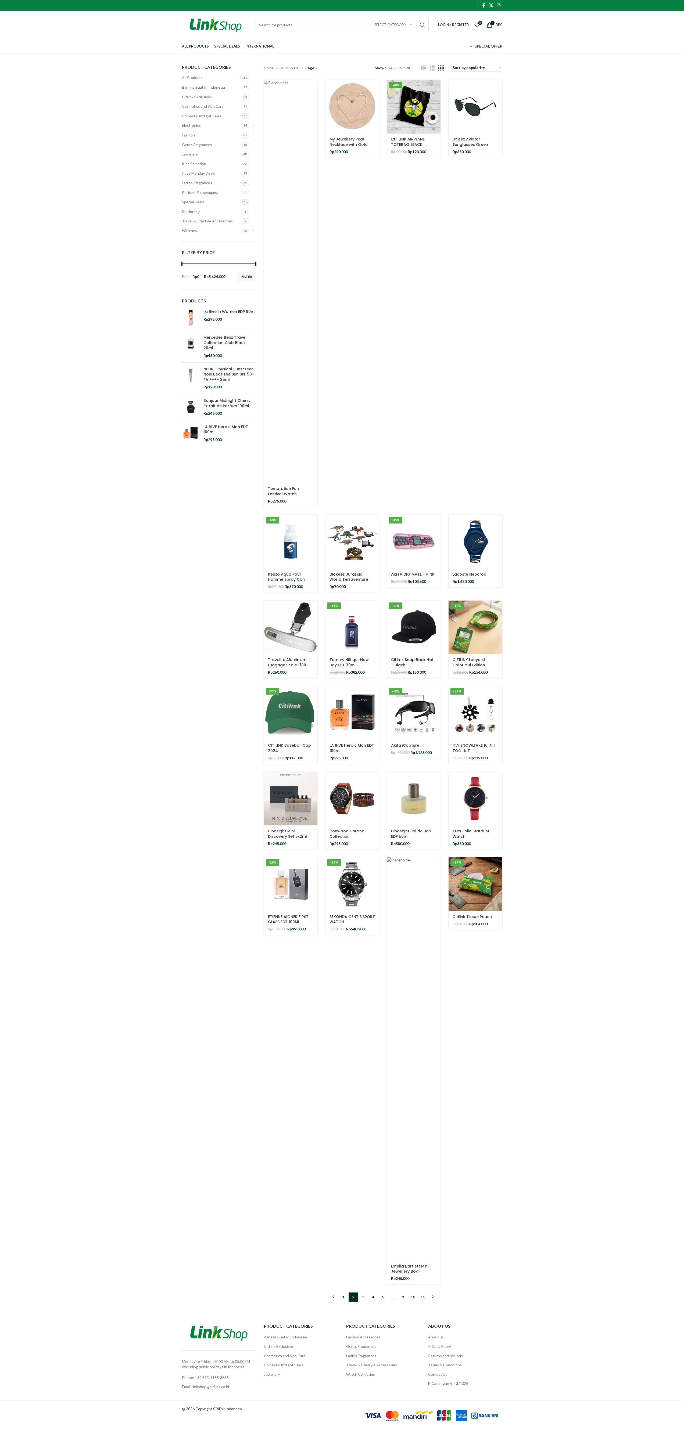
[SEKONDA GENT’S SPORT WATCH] (352, 884)
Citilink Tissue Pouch (472, 916)
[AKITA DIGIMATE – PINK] (414, 541)
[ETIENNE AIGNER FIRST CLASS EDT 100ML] (290, 884)
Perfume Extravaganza (201, 192)
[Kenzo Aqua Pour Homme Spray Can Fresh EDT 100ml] (290, 541)
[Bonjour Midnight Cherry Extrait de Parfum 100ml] (190, 407)
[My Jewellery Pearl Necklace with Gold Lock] (352, 106)
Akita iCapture (405, 745)
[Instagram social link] (498, 5)
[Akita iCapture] (414, 713)
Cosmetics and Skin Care (203, 106)
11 (423, 1297)
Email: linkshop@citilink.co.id (205, 1386)
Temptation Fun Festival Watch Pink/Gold (283, 494)
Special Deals (193, 202)
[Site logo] (215, 24)
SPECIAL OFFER (488, 46)
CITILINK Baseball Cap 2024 (289, 748)
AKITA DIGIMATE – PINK (413, 574)
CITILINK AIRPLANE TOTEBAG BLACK (408, 141)
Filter (246, 277)
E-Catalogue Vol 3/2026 (448, 1383)
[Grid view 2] (423, 68)
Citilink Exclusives (197, 97)
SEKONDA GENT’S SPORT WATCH (352, 919)
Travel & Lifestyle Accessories (207, 221)
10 (413, 1297)
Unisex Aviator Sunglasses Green (470, 141)
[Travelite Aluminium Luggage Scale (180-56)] (290, 627)
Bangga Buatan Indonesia (203, 87)
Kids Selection (194, 163)
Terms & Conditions (445, 1365)
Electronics (191, 125)
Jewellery (190, 154)
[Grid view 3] (432, 68)
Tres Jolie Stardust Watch (471, 833)
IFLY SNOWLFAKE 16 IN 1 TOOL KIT (474, 748)
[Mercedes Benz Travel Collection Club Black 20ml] (190, 346)
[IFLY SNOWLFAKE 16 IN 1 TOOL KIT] (475, 713)
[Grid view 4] (441, 68)
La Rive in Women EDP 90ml (229, 311)
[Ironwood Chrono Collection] (352, 798)
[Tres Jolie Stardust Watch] (475, 798)
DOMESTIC (290, 68)
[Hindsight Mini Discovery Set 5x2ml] (290, 798)
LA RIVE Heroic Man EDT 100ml (225, 429)
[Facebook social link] (484, 5)
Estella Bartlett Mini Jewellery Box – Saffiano (409, 1271)
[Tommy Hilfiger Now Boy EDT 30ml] (352, 627)
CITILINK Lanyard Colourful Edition (469, 662)
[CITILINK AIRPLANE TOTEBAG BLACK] (414, 106)
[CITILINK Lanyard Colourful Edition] (475, 627)
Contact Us (437, 1374)
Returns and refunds (445, 1355)
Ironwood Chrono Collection (347, 833)
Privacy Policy (439, 1346)
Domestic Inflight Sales (201, 116)
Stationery (191, 211)
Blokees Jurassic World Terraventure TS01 (349, 579)
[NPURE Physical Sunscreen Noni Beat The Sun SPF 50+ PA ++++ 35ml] (190, 378)
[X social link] (491, 5)
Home (269, 68)
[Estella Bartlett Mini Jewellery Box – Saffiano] (414, 1058)
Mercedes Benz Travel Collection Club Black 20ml (224, 343)
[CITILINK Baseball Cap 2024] (290, 713)
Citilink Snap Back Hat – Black (412, 662)
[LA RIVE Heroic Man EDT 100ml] (190, 433)
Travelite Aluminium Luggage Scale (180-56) (288, 665)
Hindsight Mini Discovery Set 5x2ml (287, 833)
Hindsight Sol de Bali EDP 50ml (411, 833)
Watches (189, 230)
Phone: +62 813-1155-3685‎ (205, 1377)
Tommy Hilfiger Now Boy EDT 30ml (349, 662)
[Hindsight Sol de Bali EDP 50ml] (414, 798)
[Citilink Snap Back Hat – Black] (414, 627)
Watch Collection (360, 1374)
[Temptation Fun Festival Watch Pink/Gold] (290, 281)
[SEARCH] (422, 25)
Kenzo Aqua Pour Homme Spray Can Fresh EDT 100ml (286, 579)
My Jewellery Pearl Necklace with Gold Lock (349, 144)
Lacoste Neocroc (469, 574)
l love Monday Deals (198, 173)
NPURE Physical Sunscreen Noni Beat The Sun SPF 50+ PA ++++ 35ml (228, 374)
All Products (192, 77)
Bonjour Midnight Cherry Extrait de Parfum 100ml (226, 403)
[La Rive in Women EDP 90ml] (190, 318)
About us (436, 1337)
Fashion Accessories (363, 1337)
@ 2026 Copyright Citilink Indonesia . (213, 1408)
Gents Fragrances (197, 144)
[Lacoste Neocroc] (475, 541)
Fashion (188, 135)
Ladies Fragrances (197, 182)
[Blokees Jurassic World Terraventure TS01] (352, 541)
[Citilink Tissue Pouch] (475, 884)
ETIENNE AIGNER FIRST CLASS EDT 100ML (288, 919)
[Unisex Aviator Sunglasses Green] (475, 106)
